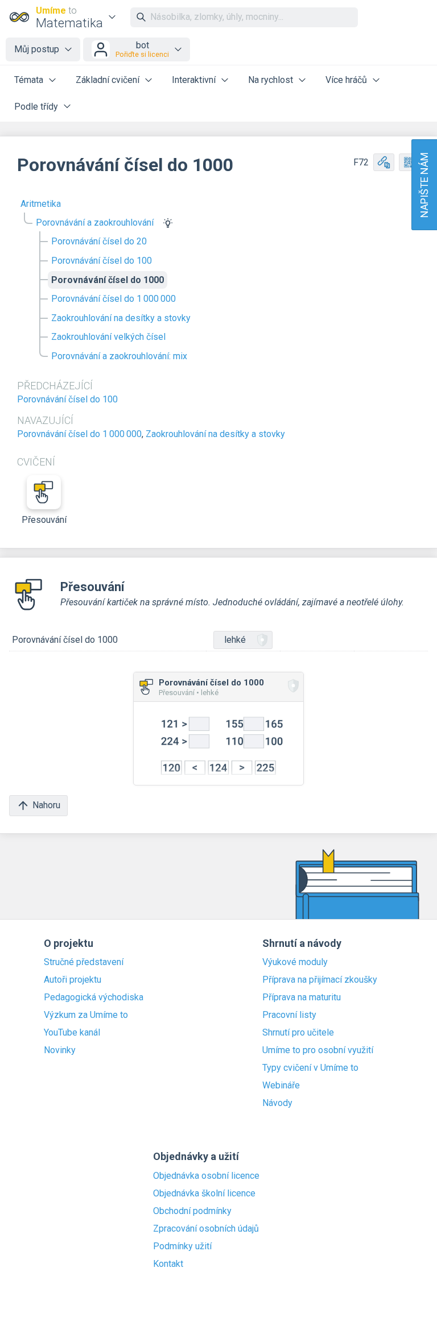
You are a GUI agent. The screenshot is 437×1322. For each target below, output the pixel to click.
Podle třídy (36, 106)
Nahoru (46, 805)
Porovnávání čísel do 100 (101, 260)
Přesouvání (44, 519)
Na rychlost (270, 79)
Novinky (60, 1050)
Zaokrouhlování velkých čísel (108, 336)
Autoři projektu (72, 980)
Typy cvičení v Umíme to (310, 1068)
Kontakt (168, 1264)
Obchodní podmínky (192, 1211)
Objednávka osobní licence (206, 1176)
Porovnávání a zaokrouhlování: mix (119, 356)
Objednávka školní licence (204, 1193)
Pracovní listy (289, 1015)
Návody (277, 1103)
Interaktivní (194, 79)
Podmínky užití (182, 1246)
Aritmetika (40, 203)
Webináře (281, 1085)
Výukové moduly (295, 962)
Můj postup (36, 49)
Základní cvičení (107, 79)
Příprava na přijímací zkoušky (319, 980)
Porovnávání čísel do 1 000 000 (113, 298)
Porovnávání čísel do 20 (99, 241)
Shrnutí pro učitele (298, 1033)
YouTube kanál (72, 1033)
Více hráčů (346, 79)
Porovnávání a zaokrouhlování (95, 222)
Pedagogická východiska (93, 997)
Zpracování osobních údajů (206, 1229)
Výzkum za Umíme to (86, 1015)
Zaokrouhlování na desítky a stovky (121, 318)
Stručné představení (83, 962)
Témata (28, 79)
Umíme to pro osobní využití (317, 1050)
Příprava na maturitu (301, 997)
